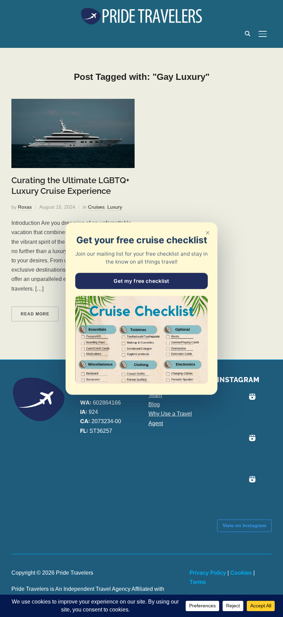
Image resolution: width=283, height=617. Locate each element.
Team (155, 395)
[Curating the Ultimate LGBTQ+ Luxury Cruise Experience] (73, 103)
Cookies (241, 572)
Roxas (25, 207)
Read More (35, 314)
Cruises (96, 207)
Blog (154, 404)
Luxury (114, 207)
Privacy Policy (207, 572)
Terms (197, 581)
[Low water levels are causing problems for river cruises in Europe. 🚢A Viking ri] (237, 411)
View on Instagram (244, 525)
